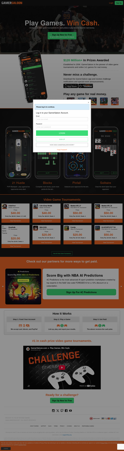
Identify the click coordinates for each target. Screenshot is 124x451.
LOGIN (62, 133)
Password (39, 124)
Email (37, 116)
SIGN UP (62, 139)
